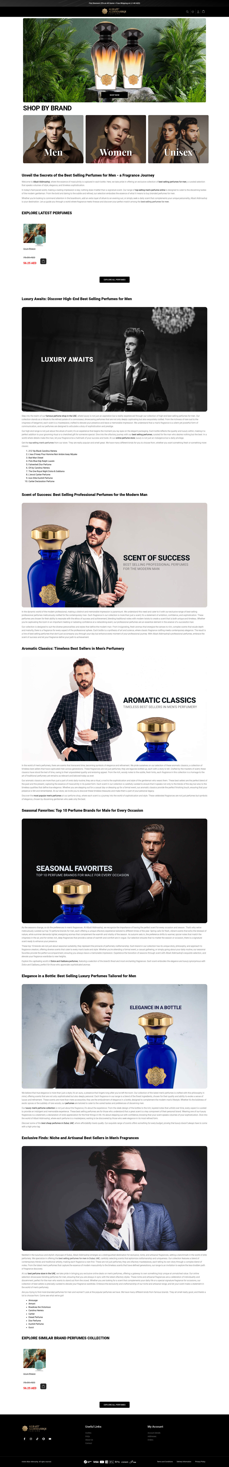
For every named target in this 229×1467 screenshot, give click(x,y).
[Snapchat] (43, 1439)
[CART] (203, 11)
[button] (43, 261)
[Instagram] (31, 1439)
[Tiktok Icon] (37, 1439)
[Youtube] (50, 1439)
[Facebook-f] (24, 1439)
